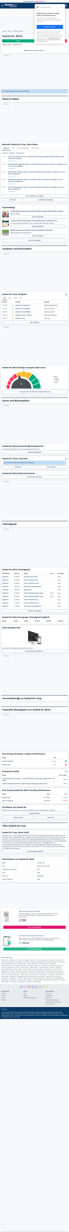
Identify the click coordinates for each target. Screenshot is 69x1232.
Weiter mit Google (49, 27)
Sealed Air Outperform (22, 305)
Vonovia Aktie (27, 978)
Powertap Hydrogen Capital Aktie (55, 962)
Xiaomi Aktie (4, 978)
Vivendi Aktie (32, 972)
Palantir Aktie (43, 974)
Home (4, 31)
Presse (3, 998)
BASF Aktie (38, 965)
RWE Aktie (4, 974)
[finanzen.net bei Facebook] (25, 986)
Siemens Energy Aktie (7, 967)
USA (38, 873)
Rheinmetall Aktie (6, 965)
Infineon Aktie (24, 974)
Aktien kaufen (37, 982)
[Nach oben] (64, 1230)
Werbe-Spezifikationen (29, 998)
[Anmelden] (65, 5)
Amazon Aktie (43, 963)
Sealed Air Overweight (22, 308)
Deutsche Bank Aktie (7, 969)
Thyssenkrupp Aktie (22, 976)
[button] (34, 651)
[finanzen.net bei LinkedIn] (36, 986)
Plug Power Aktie (37, 969)
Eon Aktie (19, 978)
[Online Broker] (11, 6)
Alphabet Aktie (60, 974)
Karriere (3, 995)
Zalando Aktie (50, 978)
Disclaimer (48, 998)
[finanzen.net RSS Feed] (47, 986)
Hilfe (24, 993)
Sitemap (3, 1000)
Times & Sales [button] (51, 467)
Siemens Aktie (34, 967)
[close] (61, 7)
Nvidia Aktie (52, 963)
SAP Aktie (11, 971)
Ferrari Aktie (59, 971)
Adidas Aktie (13, 980)
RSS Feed (13, 200)
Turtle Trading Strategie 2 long (33, 593)
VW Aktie (51, 967)
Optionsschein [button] (18, 817)
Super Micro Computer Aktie (55, 972)
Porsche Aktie (41, 976)
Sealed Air (5, 577)
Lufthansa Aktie (43, 967)
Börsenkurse (4, 960)
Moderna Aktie (41, 972)
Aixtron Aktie (4, 982)
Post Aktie (26, 962)
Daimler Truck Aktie (21, 971)
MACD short (28, 590)
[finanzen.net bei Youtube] (28, 986)
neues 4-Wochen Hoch (31, 580)
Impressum (49, 993)
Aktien (10, 31)
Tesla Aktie (16, 965)
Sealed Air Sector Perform (23, 315)
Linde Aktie (46, 980)
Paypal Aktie (14, 972)
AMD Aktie (51, 974)
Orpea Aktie (19, 962)
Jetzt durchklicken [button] (38, 217)
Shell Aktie (29, 982)
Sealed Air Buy (20, 318)
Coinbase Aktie (34, 974)
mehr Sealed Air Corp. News (35, 196)
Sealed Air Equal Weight (23, 312)
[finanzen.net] (11, 5)
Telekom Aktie (23, 972)
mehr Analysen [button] (34, 322)
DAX (19, 960)
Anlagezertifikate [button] (34, 813)
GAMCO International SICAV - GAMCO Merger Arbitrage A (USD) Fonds (24, 784)
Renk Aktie (31, 971)
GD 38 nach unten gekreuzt (32, 586)
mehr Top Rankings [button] (34, 240)
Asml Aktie (62, 980)
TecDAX (37, 960)
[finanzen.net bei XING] (40, 986)
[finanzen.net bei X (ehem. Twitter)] (32, 986)
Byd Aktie (58, 967)
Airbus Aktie (4, 976)
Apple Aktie (4, 971)
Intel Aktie (30, 980)
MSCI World (59, 960)
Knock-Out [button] (51, 817)
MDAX (32, 960)
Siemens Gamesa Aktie (7, 962)
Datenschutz (49, 995)
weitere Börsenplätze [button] (34, 452)
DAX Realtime (25, 960)
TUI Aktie (17, 967)
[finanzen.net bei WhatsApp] (43, 986)
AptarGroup (6, 765)
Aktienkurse (13, 960)
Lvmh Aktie (13, 982)
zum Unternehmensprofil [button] (34, 851)
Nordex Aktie (22, 980)
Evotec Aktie (54, 980)
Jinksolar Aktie (57, 969)
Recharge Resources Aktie (8, 963)
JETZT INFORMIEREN (34, 927)
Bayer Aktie (23, 965)
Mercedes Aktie (40, 971)
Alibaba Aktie (38, 980)
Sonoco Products (7, 761)
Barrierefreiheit (50, 1004)
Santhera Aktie (21, 963)
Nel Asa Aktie (18, 969)
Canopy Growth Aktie (39, 978)
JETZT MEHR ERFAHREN (34, 949)
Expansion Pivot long (30, 577)
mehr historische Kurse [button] (34, 477)
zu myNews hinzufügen (45, 200)
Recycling (40, 876)
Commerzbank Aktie (56, 965)
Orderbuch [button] (18, 467)
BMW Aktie (13, 976)
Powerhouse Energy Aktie (38, 962)
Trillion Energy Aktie (32, 963)
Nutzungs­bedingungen (52, 1000)
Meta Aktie (33, 976)
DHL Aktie (30, 965)
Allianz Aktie (24, 967)
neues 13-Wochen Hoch (31, 583)
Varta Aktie (13, 978)
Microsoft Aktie (27, 969)
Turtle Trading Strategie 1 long (33, 596)
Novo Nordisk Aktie (13, 974)
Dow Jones (44, 960)
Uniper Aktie (21, 982)
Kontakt (3, 993)
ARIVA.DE (65, 1015)
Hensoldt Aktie (5, 972)
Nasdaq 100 (51, 960)
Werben (25, 995)
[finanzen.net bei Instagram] (21, 986)
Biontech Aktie (48, 969)
